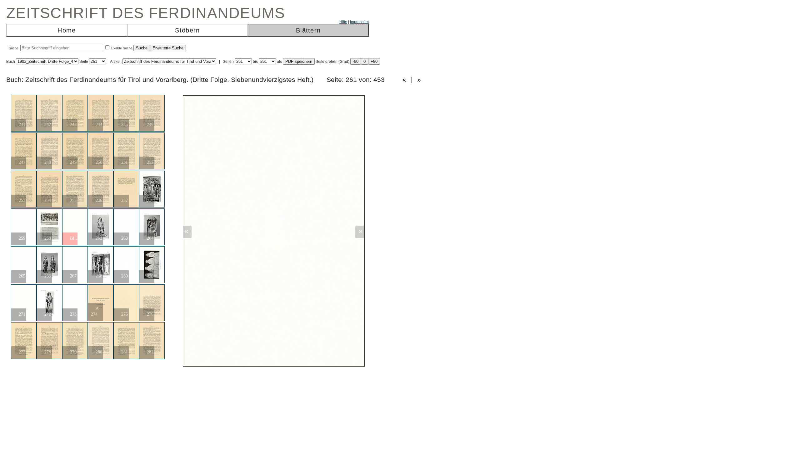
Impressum (359, 22)
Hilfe (343, 22)
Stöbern (187, 30)
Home (67, 30)
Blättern (308, 30)
